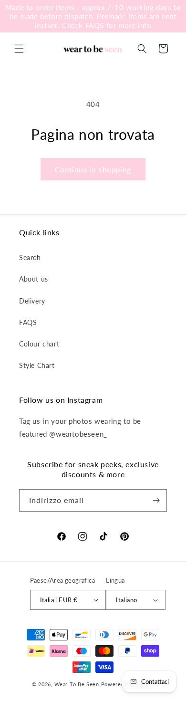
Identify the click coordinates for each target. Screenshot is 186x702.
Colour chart (39, 344)
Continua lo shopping (93, 169)
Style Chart (37, 365)
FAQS (28, 322)
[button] (19, 48)
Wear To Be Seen (76, 684)
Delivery (32, 301)
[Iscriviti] (155, 500)
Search (30, 257)
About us (33, 279)
